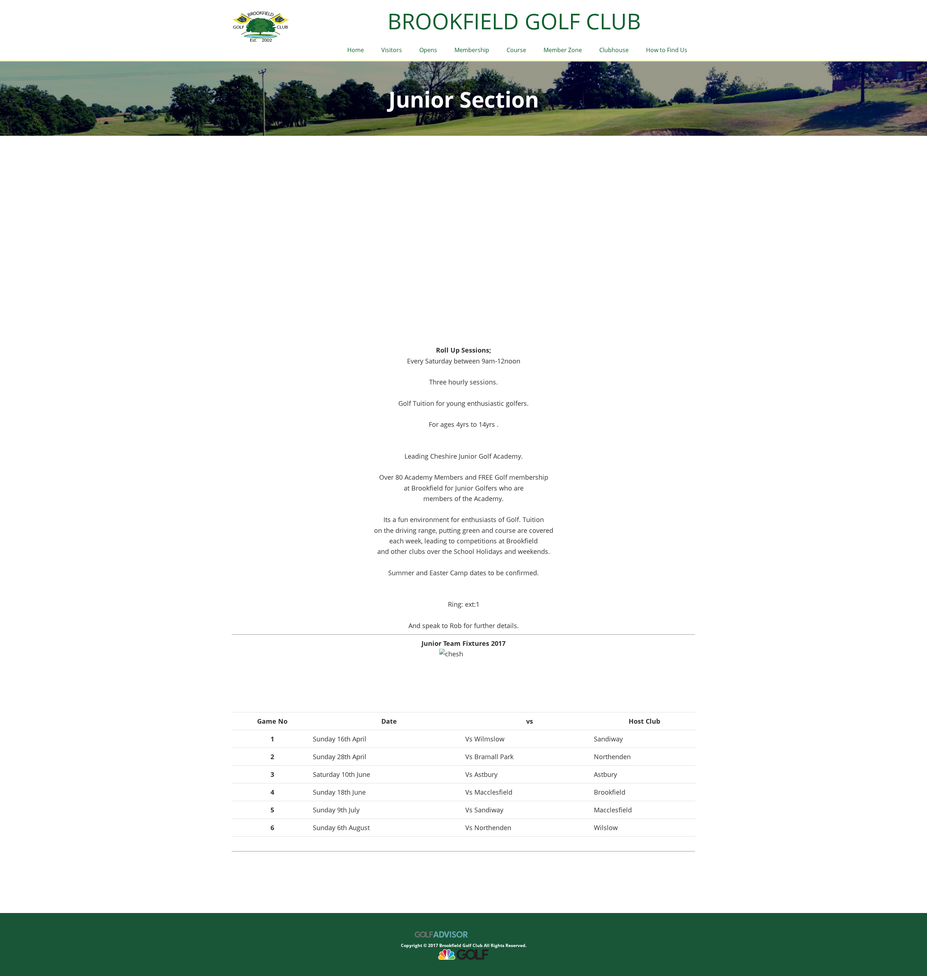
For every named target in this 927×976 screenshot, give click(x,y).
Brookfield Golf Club (261, 27)
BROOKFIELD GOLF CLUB (514, 21)
